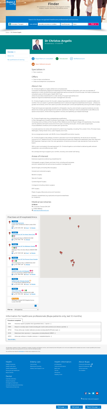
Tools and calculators (60, 366)
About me (11, 56)
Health (9, 362)
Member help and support (90, 399)
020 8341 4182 (19, 284)
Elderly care (35, 362)
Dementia (57, 372)
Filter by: (10, 309)
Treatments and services (12, 387)
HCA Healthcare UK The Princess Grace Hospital (25, 259)
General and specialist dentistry (14, 385)
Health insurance (10, 364)
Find (92, 24)
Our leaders (82, 370)
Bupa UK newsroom (84, 366)
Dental (9, 376)
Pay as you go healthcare (12, 370)
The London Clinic (16, 290)
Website (33, 228)
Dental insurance (10, 381)
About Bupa (84, 362)
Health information (63, 362)
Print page (61, 407)
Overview (11, 52)
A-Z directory (58, 364)
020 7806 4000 (19, 274)
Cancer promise (83, 368)
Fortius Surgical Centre (18, 223)
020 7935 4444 (19, 294)
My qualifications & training (16, 59)
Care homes (33, 364)
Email (27, 228)
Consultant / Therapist (17, 24)
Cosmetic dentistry (11, 378)
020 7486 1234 (19, 264)
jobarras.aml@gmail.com (41, 210)
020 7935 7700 (19, 239)
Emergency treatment (12, 383)
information (21, 351)
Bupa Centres (9, 372)
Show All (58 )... (12, 339)
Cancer (56, 370)
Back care (57, 368)
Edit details (76, 407)
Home (7, 32)
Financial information (85, 364)
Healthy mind (58, 374)
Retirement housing (35, 366)
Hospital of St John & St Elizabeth (20, 271)
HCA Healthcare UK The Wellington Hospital (23, 246)
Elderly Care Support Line (37, 368)
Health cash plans (11, 366)
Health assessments (11, 368)
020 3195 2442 (19, 228)
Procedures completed (14, 320)
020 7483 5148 (19, 253)
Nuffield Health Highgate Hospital (20, 281)
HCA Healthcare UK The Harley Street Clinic (23, 234)
